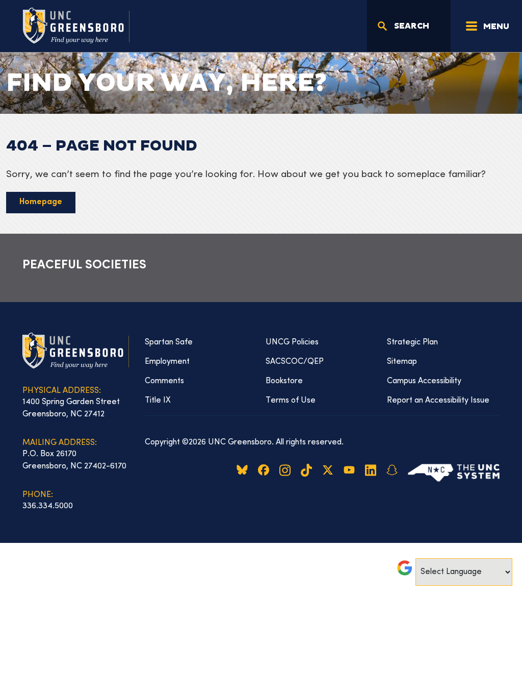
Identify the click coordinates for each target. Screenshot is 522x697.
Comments (164, 381)
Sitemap (402, 362)
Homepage (40, 202)
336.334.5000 (47, 506)
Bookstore (284, 381)
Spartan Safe (169, 342)
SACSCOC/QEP (295, 362)
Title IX (158, 400)
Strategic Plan (412, 342)
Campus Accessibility (424, 381)
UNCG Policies (292, 342)
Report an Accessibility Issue (438, 400)
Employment (167, 362)
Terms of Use (291, 400)
